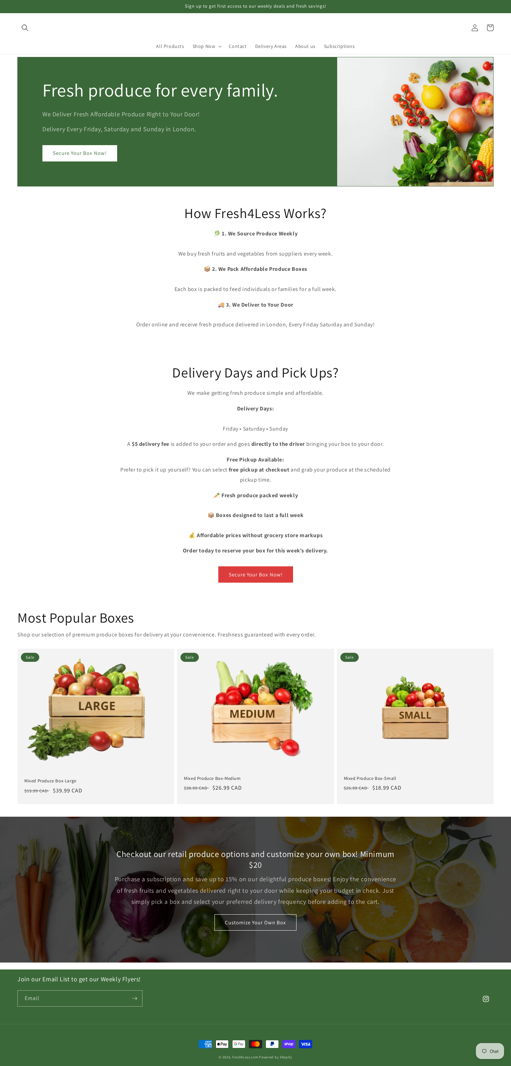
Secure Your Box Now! (80, 153)
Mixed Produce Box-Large (50, 781)
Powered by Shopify (275, 1057)
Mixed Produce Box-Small (370, 778)
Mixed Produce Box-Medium (212, 778)
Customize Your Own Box (255, 922)
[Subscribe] (134, 998)
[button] (25, 27)
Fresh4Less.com (245, 1057)
